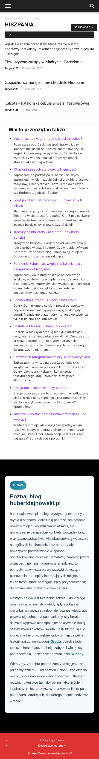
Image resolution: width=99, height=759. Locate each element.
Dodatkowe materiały (52, 746)
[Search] (92, 6)
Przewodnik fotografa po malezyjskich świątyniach (51, 357)
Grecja (55, 641)
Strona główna (14, 18)
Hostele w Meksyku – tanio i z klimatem (42, 326)
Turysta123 (11, 68)
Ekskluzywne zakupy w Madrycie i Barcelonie (43, 62)
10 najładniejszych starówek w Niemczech (45, 169)
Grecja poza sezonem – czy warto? (39, 388)
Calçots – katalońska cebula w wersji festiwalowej (47, 103)
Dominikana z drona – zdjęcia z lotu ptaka (44, 300)
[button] (7, 6)
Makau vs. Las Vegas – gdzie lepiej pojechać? (47, 138)
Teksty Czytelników (52, 740)
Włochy (77, 654)
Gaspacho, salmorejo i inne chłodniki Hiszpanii (44, 83)
